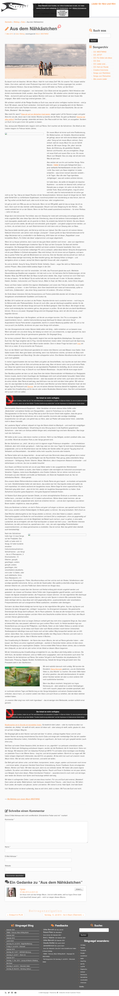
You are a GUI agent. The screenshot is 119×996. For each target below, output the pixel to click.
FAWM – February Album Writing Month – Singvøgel (57, 954)
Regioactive (83, 969)
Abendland (59, 932)
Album (38, 34)
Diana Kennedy (56, 669)
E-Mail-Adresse (11, 856)
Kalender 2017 (11, 957)
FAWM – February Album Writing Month (18, 932)
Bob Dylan (9, 963)
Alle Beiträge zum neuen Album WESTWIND (23, 799)
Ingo (79, 343)
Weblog (16, 22)
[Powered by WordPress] (57, 992)
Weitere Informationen (79, 8)
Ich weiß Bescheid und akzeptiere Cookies (62, 13)
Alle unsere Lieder (100, 79)
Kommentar (10, 819)
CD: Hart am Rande (100, 67)
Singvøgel (46, 992)
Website (8, 865)
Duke (23, 22)
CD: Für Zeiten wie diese (102, 58)
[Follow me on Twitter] (9, 992)
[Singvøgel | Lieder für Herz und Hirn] (14, 7)
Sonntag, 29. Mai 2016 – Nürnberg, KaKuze (19, 969)
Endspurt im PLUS (15, 915)
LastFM (82, 966)
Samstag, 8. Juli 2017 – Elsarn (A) (16, 955)
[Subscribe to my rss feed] (6, 992)
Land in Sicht (10, 941)
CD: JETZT (97, 54)
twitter (82, 958)
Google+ (82, 953)
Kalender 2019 (11, 938)
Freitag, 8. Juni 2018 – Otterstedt (16, 946)
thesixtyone (83, 974)
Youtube (82, 948)
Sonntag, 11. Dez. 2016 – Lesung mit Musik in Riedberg (22, 960)
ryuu (22, 889)
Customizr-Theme (75, 992)
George (30, 386)
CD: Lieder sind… (100, 64)
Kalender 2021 (11, 935)
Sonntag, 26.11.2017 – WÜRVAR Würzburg (19, 952)
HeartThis (83, 961)
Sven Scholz (46, 935)
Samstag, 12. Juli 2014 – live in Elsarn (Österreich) (64, 915)
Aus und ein (60, 930)
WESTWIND (44, 34)
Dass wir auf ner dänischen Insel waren (35, 114)
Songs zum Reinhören (101, 73)
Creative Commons (100, 70)
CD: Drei (96, 61)
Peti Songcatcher (48, 959)
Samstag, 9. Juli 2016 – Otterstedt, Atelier (18, 966)
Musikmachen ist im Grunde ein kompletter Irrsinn (23, 724)
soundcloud (83, 956)
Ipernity (82, 964)
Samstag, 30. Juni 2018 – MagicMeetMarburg (19, 944)
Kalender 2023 (11, 930)
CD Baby (83, 945)
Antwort (79, 889)
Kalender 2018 (11, 949)
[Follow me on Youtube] (16, 992)
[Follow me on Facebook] (12, 992)
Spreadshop (83, 977)
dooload (82, 972)
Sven (44, 948)
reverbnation (84, 980)
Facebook (83, 950)
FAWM (55, 165)
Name (7, 847)
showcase (83, 982)
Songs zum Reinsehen (102, 76)
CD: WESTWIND (99, 51)
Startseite (8, 22)
